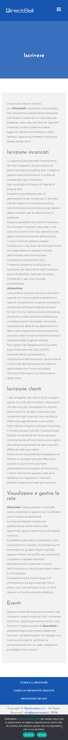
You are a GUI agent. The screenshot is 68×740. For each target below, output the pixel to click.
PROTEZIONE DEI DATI (34, 699)
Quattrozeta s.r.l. (34, 708)
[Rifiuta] (62, 727)
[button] (59, 9)
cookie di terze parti (29, 718)
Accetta (28, 734)
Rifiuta (42, 734)
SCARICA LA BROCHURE (34, 683)
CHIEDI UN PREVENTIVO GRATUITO (34, 691)
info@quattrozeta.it (36, 712)
